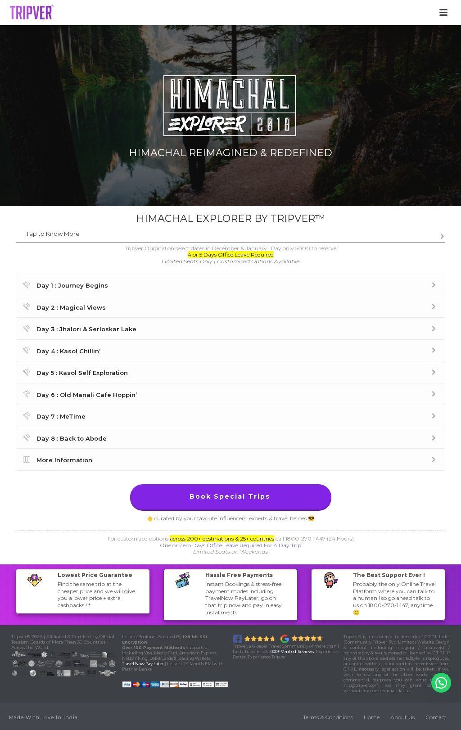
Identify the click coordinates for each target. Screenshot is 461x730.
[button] (441, 683)
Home (372, 717)
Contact (436, 717)
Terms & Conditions (328, 717)
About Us (402, 717)
